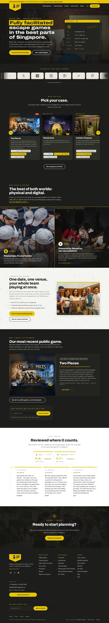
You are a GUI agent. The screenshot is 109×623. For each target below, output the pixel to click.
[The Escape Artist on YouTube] (18, 572)
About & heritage (82, 571)
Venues (41, 571)
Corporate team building (20, 52)
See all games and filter (54, 166)
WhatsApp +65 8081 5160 (19, 584)
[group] (54, 136)
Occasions (42, 568)
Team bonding (62, 566)
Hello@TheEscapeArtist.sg (17, 587)
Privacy (11, 616)
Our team (80, 568)
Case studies (81, 563)
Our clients (61, 574)
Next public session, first (18, 604)
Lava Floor (91, 619)
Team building (58, 6)
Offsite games (47, 6)
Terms (16, 616)
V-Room (98, 619)
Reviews (79, 566)
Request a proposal (54, 538)
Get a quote (42, 566)
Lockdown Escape (81, 619)
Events (67, 6)
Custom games (43, 560)
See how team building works (22, 313)
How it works (74, 6)
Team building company (65, 571)
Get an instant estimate (20, 319)
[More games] (98, 133)
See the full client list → (55, 82)
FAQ (78, 577)
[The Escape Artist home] (15, 6)
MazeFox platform (82, 560)
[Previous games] (11, 133)
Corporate (61, 557)
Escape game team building (66, 568)
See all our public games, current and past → (27, 400)
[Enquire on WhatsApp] (87, 6)
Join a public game (41, 52)
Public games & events (45, 563)
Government (61, 560)
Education (61, 563)
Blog (78, 574)
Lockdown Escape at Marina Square (53, 1)
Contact (27, 616)
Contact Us (94, 6)
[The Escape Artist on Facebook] (10, 572)
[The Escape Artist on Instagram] (14, 572)
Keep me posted (43, 413)
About (82, 6)
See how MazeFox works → (18, 202)
